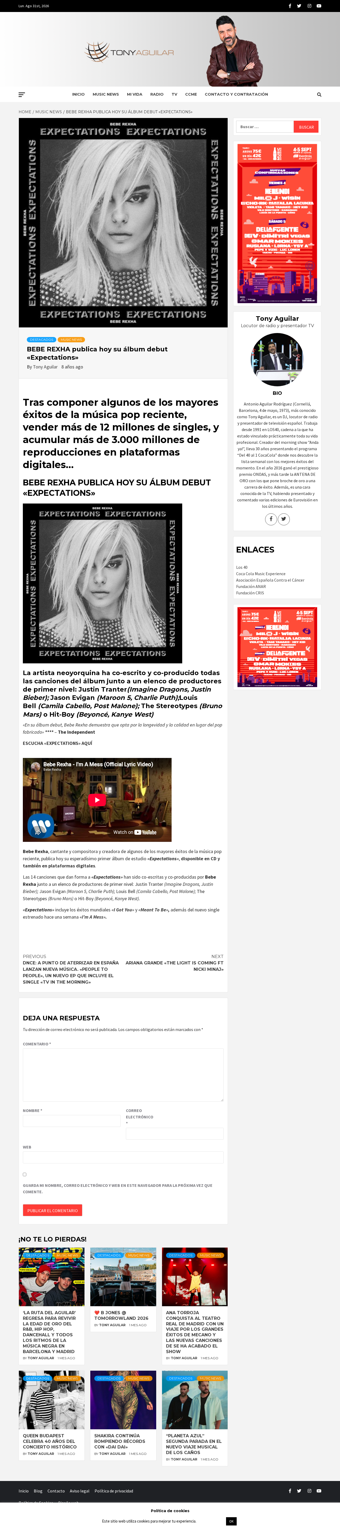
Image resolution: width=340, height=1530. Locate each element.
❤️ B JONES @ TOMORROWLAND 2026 (121, 1315)
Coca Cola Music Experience (261, 573)
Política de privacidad (114, 1491)
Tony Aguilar (46, 367)
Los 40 (242, 567)
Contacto (56, 1491)
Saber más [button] (210, 1521)
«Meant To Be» (153, 910)
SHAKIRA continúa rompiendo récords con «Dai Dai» (119, 1441)
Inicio (78, 94)
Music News (106, 94)
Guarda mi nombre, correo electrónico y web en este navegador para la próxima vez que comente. (117, 1188)
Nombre (32, 1110)
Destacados (41, 340)
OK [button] (231, 1521)
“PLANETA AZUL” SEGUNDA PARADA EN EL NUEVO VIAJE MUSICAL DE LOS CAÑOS (194, 1444)
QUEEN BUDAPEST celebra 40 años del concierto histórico (50, 1441)
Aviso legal (80, 1491)
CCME (191, 94)
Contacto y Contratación (236, 94)
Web (27, 1147)
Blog (38, 1491)
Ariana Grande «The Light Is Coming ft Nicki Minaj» (175, 963)
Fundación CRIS (250, 592)
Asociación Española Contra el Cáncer (270, 580)
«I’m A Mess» (92, 917)
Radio (157, 94)
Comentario (37, 1043)
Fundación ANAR (251, 586)
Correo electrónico (139, 1117)
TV (174, 94)
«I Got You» (123, 910)
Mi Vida (134, 94)
